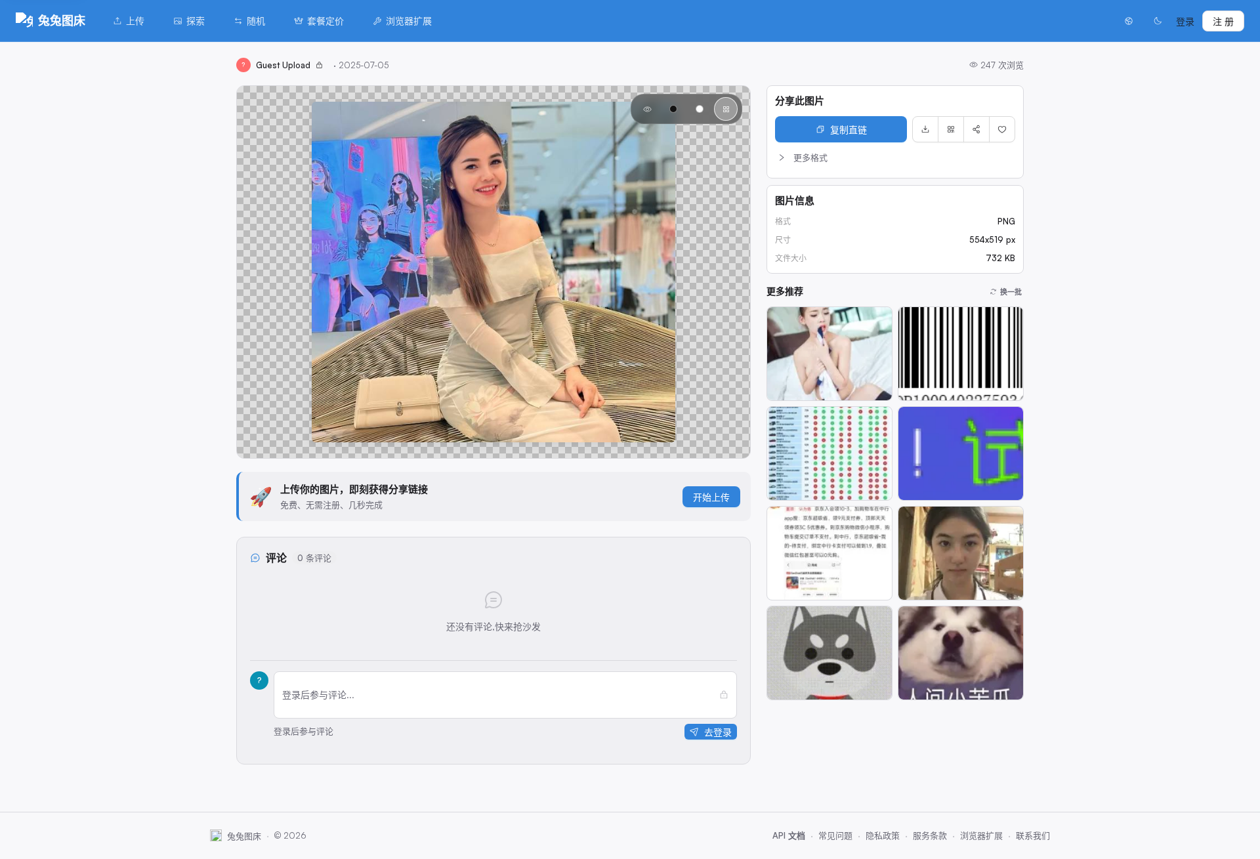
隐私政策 (883, 835)
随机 (256, 20)
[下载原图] (925, 129)
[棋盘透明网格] (726, 109)
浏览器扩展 (409, 20)
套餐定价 (325, 20)
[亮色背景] (699, 109)
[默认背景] (647, 109)
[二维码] (951, 129)
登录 (1185, 21)
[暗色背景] (673, 109)
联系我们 (1033, 835)
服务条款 (930, 835)
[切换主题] (1157, 20)
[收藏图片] (1002, 129)
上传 (135, 20)
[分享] (976, 129)
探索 (195, 20)
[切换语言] (1128, 20)
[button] (895, 157)
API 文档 (788, 835)
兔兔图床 (61, 20)
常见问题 (835, 835)
